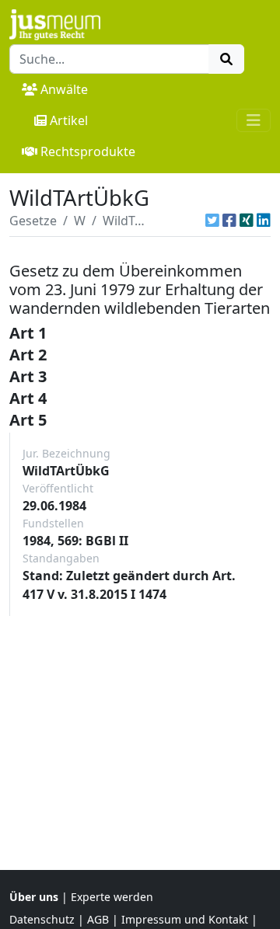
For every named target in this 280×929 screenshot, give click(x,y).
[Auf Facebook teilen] (229, 220)
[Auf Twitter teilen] (212, 220)
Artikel (69, 120)
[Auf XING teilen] (247, 220)
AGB (98, 919)
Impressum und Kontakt (184, 919)
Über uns (33, 896)
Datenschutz (42, 919)
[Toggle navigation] (253, 120)
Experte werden (112, 896)
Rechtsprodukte (87, 151)
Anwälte (64, 89)
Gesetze (33, 220)
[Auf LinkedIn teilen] (264, 220)
